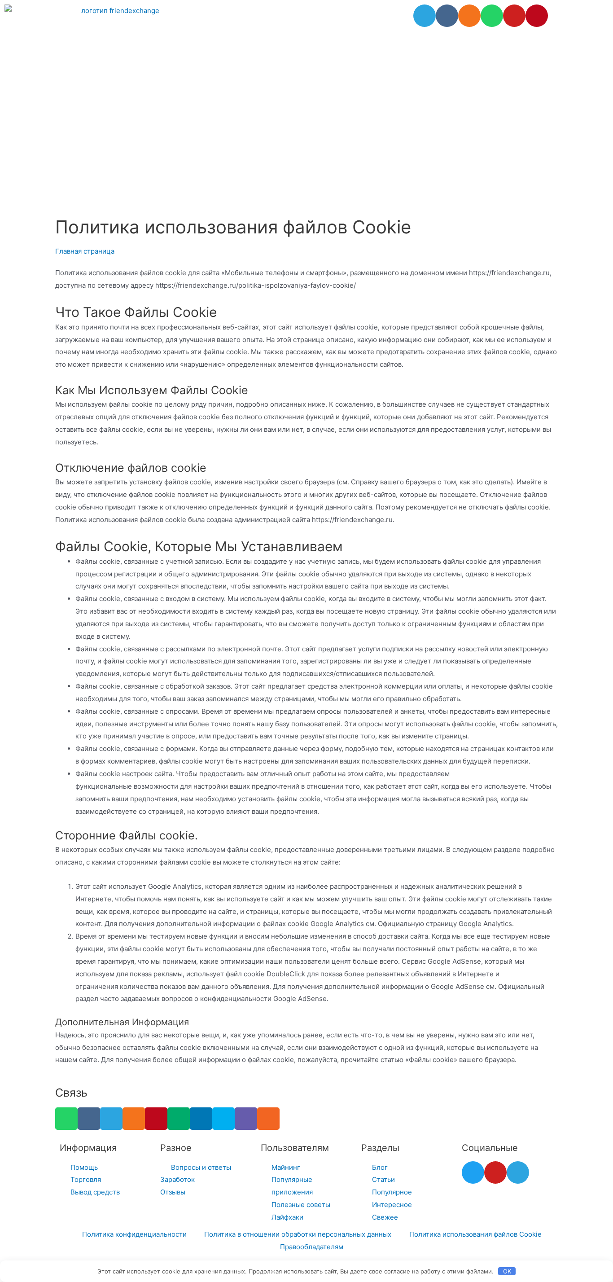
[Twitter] (473, 1172)
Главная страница (84, 251)
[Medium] (178, 1118)
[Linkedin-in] (201, 1118)
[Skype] (223, 1118)
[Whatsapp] (492, 15)
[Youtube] (514, 15)
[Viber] (246, 1118)
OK (507, 1271)
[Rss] (268, 1118)
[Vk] (447, 15)
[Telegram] (424, 15)
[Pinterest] (536, 15)
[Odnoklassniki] (469, 15)
